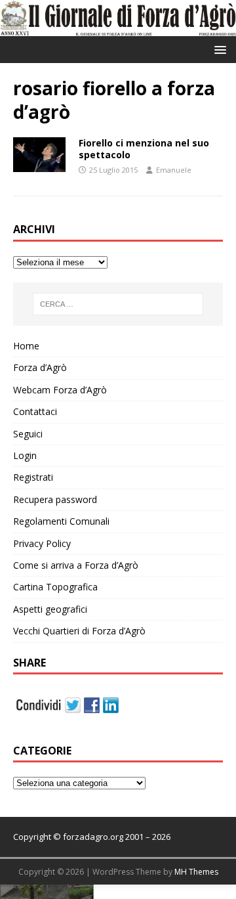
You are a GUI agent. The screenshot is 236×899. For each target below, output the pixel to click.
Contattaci (35, 411)
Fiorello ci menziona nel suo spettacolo (144, 149)
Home (26, 346)
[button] (218, 48)
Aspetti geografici (50, 609)
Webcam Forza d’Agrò (60, 390)
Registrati (33, 477)
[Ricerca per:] (118, 304)
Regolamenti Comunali (61, 521)
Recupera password (55, 499)
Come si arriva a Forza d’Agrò (75, 565)
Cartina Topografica (55, 587)
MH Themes (196, 871)
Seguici (28, 434)
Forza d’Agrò (40, 367)
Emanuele (173, 170)
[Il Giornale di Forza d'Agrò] (118, 28)
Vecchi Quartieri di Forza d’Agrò (79, 631)
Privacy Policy (42, 543)
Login (25, 455)
